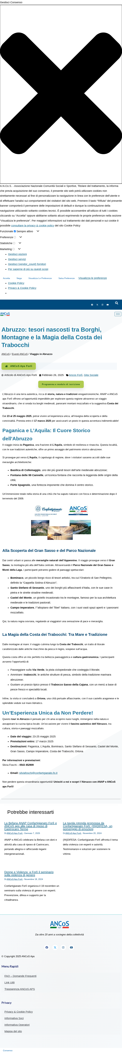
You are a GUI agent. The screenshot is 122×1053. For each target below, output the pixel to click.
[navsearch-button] (117, 303)
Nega (19, 278)
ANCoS (5, 354)
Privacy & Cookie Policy (22, 288)
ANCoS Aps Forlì (21, 366)
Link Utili (9, 982)
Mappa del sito (13, 1031)
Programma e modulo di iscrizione (61, 384)
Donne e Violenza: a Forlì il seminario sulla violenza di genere (29, 873)
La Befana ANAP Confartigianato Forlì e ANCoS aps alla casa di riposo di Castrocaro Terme (30, 826)
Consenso (7, 1050)
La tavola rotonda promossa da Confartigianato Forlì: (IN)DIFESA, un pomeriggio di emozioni (87, 826)
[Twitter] (97, 305)
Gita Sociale (91, 375)
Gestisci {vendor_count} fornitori (27, 264)
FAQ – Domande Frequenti (20, 976)
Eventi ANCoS (20, 354)
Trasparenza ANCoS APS (19, 989)
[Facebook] (92, 305)
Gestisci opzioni (17, 254)
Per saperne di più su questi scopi (28, 269)
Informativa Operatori (17, 1024)
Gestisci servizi (17, 259)
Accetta (6, 278)
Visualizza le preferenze (40, 278)
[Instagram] (102, 305)
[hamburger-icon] (118, 314)
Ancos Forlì (75, 375)
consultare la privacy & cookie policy (32, 225)
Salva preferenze (66, 278)
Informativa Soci (14, 1018)
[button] (61, 94)
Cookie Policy (16, 283)
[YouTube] (107, 305)
